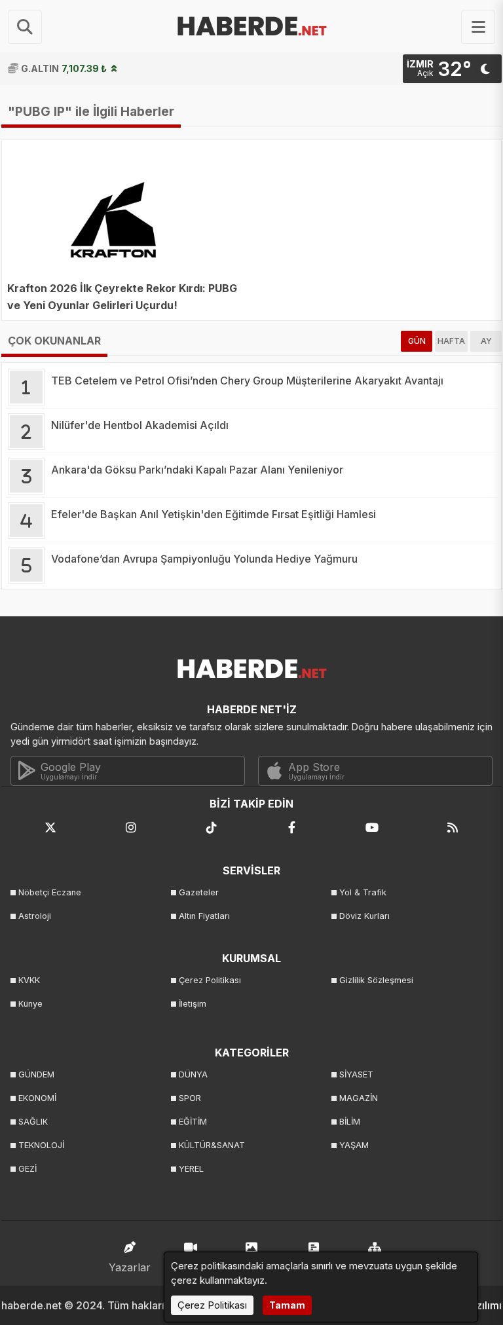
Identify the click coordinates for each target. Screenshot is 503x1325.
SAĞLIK (33, 1122)
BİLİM (349, 1122)
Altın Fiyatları (204, 916)
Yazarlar (130, 1267)
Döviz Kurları (364, 916)
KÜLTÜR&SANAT (212, 1145)
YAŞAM (354, 1145)
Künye (30, 1004)
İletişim (192, 1004)
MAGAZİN (358, 1098)
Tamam (287, 1305)
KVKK (29, 980)
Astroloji (34, 916)
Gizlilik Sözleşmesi (376, 980)
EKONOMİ (37, 1098)
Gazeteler (199, 892)
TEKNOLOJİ (41, 1145)
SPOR (190, 1098)
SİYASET (356, 1074)
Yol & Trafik (362, 892)
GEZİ (27, 1169)
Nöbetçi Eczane (49, 892)
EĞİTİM (193, 1122)
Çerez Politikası (210, 980)
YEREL (191, 1169)
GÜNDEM (36, 1074)
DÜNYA (193, 1074)
